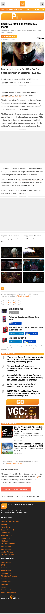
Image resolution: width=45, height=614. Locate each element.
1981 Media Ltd (15, 504)
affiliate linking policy (23, 296)
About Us (4, 524)
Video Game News (9, 36)
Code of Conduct (7, 530)
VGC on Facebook (8, 544)
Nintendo (4, 82)
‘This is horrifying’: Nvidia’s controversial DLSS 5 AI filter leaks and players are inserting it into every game (25, 359)
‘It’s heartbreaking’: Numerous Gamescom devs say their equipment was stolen (23, 368)
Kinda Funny (6, 570)
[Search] (42, 4)
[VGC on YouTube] (38, 9)
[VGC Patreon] (28, 9)
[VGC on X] (33, 9)
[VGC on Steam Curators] (43, 9)
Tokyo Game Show (24, 239)
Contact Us (5, 533)
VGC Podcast (6, 549)
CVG (3, 565)
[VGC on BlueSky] (35, 9)
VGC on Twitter (7, 552)
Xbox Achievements (8, 593)
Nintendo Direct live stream (11, 95)
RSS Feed (4, 541)
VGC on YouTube (7, 555)
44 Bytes (15, 597)
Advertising (5, 527)
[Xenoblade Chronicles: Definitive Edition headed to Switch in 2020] (7, 448)
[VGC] (22, 3)
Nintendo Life (6, 573)
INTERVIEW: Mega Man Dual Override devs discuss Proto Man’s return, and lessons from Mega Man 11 (23, 393)
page (37, 477)
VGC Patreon (6, 546)
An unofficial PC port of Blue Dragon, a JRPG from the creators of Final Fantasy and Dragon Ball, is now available (25, 377)
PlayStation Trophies (9, 576)
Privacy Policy (6, 535)
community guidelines (14, 463)
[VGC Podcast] (30, 9)
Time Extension (7, 590)
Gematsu (4, 568)
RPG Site (4, 584)
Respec (3, 587)
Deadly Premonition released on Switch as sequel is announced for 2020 (28, 429)
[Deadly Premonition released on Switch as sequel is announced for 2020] (7, 432)
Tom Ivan (40, 39)
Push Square (5, 582)
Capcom (4, 179)
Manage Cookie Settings (10, 521)
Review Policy (6, 538)
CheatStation (6, 562)
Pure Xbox (5, 579)
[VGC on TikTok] (40, 9)
